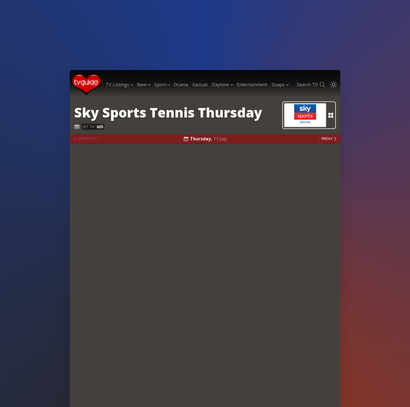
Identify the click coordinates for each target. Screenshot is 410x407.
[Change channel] (309, 115)
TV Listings (117, 85)
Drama (181, 85)
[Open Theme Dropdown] (333, 84)
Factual (199, 85)
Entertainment (252, 85)
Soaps (278, 85)
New (141, 85)
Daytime (220, 85)
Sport (160, 85)
